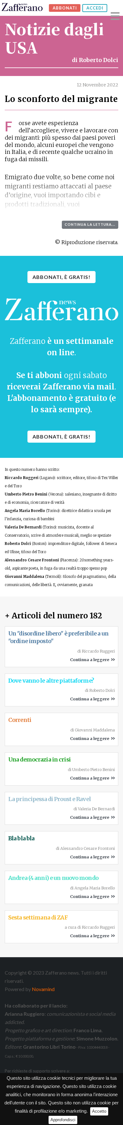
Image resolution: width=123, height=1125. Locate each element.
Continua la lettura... (90, 224)
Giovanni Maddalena (24, 576)
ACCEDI (94, 7)
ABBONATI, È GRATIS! (61, 277)
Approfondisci (62, 1119)
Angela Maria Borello (25, 511)
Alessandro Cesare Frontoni (32, 560)
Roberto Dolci (98, 60)
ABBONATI (65, 7)
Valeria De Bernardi (23, 527)
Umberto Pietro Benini (26, 494)
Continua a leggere (90, 659)
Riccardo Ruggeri (21, 478)
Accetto (99, 1111)
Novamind (43, 989)
